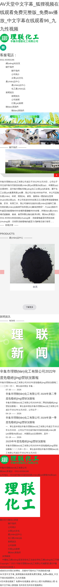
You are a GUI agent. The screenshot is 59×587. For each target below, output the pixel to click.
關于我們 (10, 67)
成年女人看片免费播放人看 (43, 581)
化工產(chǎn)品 (18, 89)
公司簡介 (15, 74)
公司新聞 (15, 99)
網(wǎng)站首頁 (13, 63)
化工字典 (55, 560)
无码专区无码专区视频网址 (31, 585)
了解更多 (29, 307)
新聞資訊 (10, 92)
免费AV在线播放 (23, 581)
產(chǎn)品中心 (13, 81)
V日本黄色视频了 (7, 581)
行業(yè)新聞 (17, 103)
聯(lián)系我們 (12, 107)
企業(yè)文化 (17, 78)
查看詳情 (9, 225)
